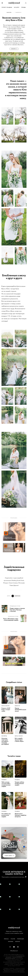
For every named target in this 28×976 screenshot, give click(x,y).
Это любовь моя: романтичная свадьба (6, 815)
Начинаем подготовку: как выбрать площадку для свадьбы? (5, 741)
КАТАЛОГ (16, 7)
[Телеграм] (10, 947)
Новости (17, 705)
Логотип (17, 941)
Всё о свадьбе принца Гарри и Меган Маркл (19, 740)
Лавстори (9, 12)
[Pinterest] (18, 947)
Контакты (10, 941)
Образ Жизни (5, 705)
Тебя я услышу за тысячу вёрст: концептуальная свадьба (5, 784)
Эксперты (4, 735)
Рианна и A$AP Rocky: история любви (5, 709)
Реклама (6, 938)
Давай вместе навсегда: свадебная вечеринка (20, 815)
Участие (13, 938)
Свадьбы (3, 779)
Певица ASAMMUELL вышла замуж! (20, 709)
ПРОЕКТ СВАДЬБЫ (7, 7)
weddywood (14, 927)
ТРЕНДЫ (23, 7)
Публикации (20, 938)
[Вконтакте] (14, 947)
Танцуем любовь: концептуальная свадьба (19, 783)
